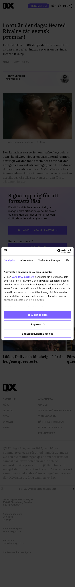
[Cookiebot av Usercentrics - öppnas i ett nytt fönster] (55, 251)
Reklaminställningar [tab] (49, 260)
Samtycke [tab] (9, 260)
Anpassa (36, 324)
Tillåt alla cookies (38, 314)
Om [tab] (68, 260)
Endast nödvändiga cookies (37, 333)
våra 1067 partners (23, 277)
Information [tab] (26, 260)
